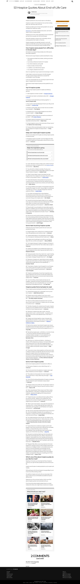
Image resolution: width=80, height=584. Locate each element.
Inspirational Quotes (42, 4)
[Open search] (72, 1)
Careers (34, 582)
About (52, 1)
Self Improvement (28, 1)
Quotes (37, 561)
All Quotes (8, 571)
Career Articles (9, 576)
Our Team (27, 582)
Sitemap (8, 572)
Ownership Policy (50, 582)
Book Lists (48, 1)
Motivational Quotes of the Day (62, 32)
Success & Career (36, 1)
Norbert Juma (34, 11)
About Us (64, 571)
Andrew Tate (35, 105)
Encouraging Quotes (61, 42)
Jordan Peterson (37, 116)
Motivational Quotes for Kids (62, 35)
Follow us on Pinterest (67, 576)
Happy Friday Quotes (61, 45)
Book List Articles (9, 577)
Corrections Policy (45, 582)
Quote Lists (22, 1)
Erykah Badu (39, 191)
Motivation (43, 1)
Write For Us (36, 582)
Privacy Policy (55, 582)
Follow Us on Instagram (68, 577)
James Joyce (45, 177)
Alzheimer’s (28, 30)
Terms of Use (40, 582)
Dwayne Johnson (48, 93)
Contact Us (64, 572)
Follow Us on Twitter (67, 575)
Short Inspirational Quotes (62, 28)
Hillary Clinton (34, 394)
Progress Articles (9, 575)
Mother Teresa (49, 165)
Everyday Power (37, 4)
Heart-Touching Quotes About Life (61, 39)
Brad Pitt (47, 431)
